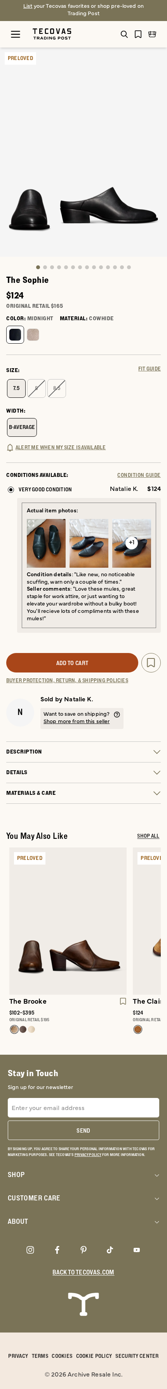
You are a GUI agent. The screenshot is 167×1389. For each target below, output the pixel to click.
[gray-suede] (33, 335)
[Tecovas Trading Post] (64, 34)
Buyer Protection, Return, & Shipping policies (67, 680)
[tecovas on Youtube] (137, 1249)
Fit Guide (149, 369)
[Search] (124, 34)
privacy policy (88, 1155)
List (28, 6)
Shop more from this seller (76, 721)
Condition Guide (139, 475)
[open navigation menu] (15, 34)
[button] (38, 267)
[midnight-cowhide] (15, 335)
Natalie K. (78, 699)
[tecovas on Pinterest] (83, 1249)
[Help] (116, 718)
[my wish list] (138, 34)
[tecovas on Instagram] (30, 1249)
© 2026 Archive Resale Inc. (83, 1375)
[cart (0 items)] (152, 34)
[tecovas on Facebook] (57, 1249)
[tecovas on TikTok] (110, 1249)
